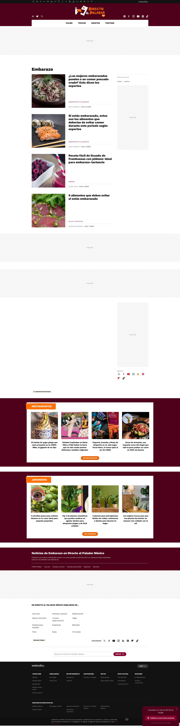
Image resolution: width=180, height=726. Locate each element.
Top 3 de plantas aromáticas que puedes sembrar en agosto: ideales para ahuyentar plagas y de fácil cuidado (74, 521)
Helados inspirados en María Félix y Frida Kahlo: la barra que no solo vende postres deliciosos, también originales (75, 446)
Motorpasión (105, 677)
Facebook (128, 16)
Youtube (138, 16)
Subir (141, 666)
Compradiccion (123, 684)
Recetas (95, 23)
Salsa (54, 632)
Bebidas (72, 181)
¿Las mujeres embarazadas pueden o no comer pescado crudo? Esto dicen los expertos (89, 81)
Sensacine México (72, 706)
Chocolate (76, 632)
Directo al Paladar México (90, 707)
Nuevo (37, 16)
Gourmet (47, 567)
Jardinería (39, 479)
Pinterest (124, 16)
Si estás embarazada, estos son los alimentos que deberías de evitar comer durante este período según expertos (88, 122)
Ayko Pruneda (74, 107)
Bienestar (96, 567)
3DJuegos (52, 677)
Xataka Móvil (36, 680)
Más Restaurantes (90, 458)
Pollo (34, 632)
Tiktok (147, 16)
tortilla (119, 81)
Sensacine (70, 677)
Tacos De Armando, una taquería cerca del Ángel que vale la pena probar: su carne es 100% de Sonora (136, 446)
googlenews (142, 16)
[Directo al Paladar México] (90, 11)
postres (126, 81)
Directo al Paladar (90, 677)
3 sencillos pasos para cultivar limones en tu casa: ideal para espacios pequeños (44, 518)
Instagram (133, 16)
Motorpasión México (105, 707)
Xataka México (37, 706)
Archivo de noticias (43, 391)
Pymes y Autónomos (139, 682)
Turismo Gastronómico (58, 619)
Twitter (118, 373)
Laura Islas (73, 186)
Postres (109, 23)
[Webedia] (38, 665)
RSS (138, 373)
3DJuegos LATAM (55, 706)
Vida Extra (53, 680)
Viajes (69, 23)
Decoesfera (122, 680)
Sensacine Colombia (70, 710)
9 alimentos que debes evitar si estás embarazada (89, 197)
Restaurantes (42, 406)
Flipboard (118, 378)
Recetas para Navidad (74, 567)
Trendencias (122, 677)
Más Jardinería (90, 534)
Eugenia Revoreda (76, 226)
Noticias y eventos (58, 567)
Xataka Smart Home (37, 688)
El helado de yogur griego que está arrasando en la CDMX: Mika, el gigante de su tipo (44, 444)
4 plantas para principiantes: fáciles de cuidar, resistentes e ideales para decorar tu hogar (105, 519)
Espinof (69, 680)
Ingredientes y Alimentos (79, 102)
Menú (33, 16)
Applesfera (36, 684)
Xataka (34, 677)
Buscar (42, 16)
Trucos (82, 23)
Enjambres (87, 567)
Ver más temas (38, 640)
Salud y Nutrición (76, 221)
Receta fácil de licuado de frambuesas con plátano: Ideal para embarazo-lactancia (90, 159)
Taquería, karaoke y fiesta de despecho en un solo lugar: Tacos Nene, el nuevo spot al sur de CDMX (105, 446)
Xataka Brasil (37, 709)
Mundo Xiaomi (37, 693)
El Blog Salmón (140, 677)
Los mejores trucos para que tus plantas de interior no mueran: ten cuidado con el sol (135, 519)
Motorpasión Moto (107, 680)
